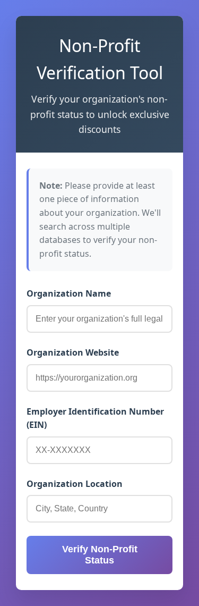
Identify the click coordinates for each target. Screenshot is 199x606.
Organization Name (69, 293)
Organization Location (75, 484)
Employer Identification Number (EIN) (95, 418)
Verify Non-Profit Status (99, 555)
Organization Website (73, 352)
